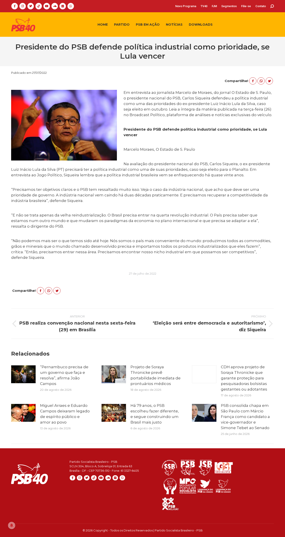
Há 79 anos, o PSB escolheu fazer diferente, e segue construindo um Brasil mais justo (154, 413)
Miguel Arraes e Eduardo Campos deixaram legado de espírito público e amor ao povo (65, 413)
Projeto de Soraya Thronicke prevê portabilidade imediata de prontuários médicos (155, 375)
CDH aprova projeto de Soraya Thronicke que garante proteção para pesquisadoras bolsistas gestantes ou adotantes (244, 378)
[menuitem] (185, 6)
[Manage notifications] (11, 525)
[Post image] (23, 374)
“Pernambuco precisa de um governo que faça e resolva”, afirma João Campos (64, 375)
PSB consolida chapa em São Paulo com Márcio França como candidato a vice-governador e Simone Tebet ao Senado (245, 416)
